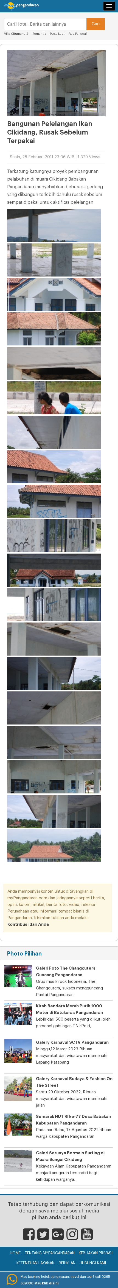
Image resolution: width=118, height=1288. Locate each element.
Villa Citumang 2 (16, 33)
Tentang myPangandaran (50, 1253)
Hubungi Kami (93, 1263)
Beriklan (67, 1263)
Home (15, 1253)
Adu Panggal (78, 33)
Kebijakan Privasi (96, 1253)
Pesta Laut (57, 33)
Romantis (39, 33)
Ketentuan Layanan (35, 1263)
